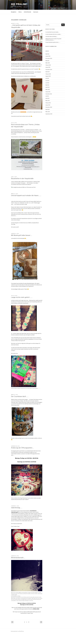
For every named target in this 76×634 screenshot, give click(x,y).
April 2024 (48, 71)
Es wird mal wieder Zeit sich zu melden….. (54, 34)
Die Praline (19, 4)
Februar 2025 (48, 65)
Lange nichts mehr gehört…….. (21, 297)
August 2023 (48, 76)
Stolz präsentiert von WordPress (17, 631)
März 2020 (48, 111)
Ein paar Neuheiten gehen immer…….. (53, 42)
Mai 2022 (47, 85)
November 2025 (49, 58)
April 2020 (48, 109)
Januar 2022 (48, 91)
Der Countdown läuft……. (19, 396)
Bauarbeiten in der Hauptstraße (22, 178)
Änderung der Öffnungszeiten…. (22, 448)
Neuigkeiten (13, 11)
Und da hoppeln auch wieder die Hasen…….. (26, 195)
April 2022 (47, 87)
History (20, 11)
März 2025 (48, 62)
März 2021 (48, 100)
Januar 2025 (48, 67)
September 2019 (49, 113)
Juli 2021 (47, 96)
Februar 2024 (48, 73)
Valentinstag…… (16, 508)
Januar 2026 (48, 56)
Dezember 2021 (49, 93)
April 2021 (47, 98)
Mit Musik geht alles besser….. (21, 235)
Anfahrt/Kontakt (27, 11)
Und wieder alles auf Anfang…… (52, 36)
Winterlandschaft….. (18, 558)
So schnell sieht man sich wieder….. (52, 32)
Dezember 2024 (49, 69)
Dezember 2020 (49, 107)
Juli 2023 (47, 78)
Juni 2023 (47, 80)
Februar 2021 (48, 102)
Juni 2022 (47, 82)
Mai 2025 (47, 60)
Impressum (35, 11)
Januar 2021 (48, 105)
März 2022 (48, 89)
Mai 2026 (47, 53)
